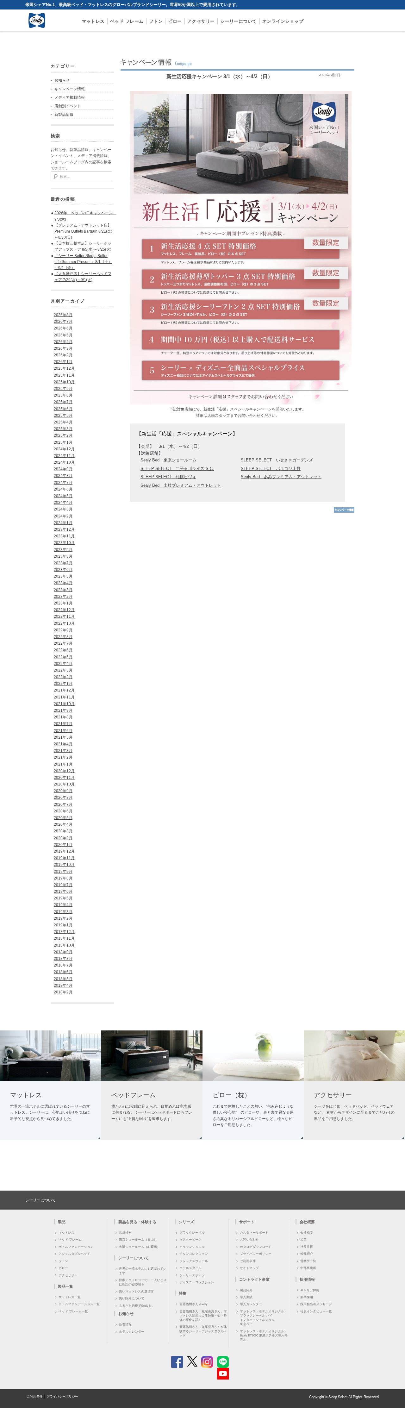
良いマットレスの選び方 (136, 1291)
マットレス (93, 21)
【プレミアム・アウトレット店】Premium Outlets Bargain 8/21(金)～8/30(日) (83, 231)
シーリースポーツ (192, 1275)
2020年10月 (64, 784)
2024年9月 (63, 469)
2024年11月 (64, 456)
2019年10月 (64, 864)
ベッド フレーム (127, 21)
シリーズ (186, 1221)
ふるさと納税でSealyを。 (137, 1305)
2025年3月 (63, 429)
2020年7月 (63, 804)
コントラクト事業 (254, 1279)
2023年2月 (63, 596)
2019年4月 (63, 905)
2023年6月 (63, 569)
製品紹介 (246, 1290)
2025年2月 (63, 435)
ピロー (175, 21)
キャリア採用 (309, 1290)
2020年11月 (64, 777)
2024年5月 (63, 496)
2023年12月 (64, 529)
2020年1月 (63, 844)
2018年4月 (63, 985)
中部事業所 (308, 1268)
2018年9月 (63, 952)
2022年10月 (64, 623)
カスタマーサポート (254, 1232)
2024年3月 (63, 509)
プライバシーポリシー (255, 1253)
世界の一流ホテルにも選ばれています (142, 1270)
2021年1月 (63, 764)
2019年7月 (63, 885)
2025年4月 (63, 422)
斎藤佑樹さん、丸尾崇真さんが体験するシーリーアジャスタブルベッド (203, 1330)
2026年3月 (63, 348)
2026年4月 (63, 342)
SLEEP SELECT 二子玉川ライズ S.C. (177, 468)
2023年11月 (64, 536)
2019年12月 (64, 851)
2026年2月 (63, 355)
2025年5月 (63, 415)
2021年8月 (63, 717)
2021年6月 (63, 731)
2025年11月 (64, 375)
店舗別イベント (67, 106)
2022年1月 (63, 683)
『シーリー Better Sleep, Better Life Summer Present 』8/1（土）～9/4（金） (83, 261)
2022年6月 (63, 650)
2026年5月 (63, 335)
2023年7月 (63, 563)
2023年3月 (63, 590)
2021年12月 (64, 690)
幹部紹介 (306, 1253)
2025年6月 (63, 409)
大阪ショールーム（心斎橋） (139, 1246)
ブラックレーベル (192, 1232)
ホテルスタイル (190, 1268)
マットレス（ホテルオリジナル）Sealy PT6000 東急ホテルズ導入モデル (264, 1335)
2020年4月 (63, 824)
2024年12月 (64, 449)
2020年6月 (63, 811)
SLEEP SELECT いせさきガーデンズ (277, 460)
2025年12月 (64, 368)
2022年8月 (63, 637)
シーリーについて (238, 21)
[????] (344, 512)
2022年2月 (63, 677)
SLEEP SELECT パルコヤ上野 (271, 468)
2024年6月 (63, 489)
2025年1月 (63, 442)
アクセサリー (201, 21)
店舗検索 (125, 1232)
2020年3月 (63, 831)
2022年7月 (63, 643)
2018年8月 (63, 958)
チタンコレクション (193, 1253)
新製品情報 (63, 114)
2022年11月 (64, 616)
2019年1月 (63, 925)
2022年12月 (64, 610)
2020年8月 (63, 797)
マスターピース (190, 1239)
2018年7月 (63, 965)
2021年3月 (63, 750)
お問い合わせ (249, 1239)
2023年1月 (63, 603)
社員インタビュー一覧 (316, 1311)
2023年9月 (63, 550)
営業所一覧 (308, 1261)
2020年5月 (63, 818)
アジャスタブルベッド (74, 1253)
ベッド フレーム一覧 (73, 1311)
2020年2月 (63, 838)
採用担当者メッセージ (316, 1304)
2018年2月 (63, 992)
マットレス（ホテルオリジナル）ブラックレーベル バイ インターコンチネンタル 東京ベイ (263, 1317)
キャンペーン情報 (69, 89)
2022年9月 (63, 630)
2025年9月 (63, 388)
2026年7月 (63, 321)
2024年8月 (63, 475)
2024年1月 (63, 523)
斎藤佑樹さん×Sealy (193, 1304)
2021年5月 (63, 737)
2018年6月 (63, 972)
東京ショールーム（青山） (138, 1239)
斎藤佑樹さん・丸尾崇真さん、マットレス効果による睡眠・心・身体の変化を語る (203, 1315)
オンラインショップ (283, 21)
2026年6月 (63, 328)
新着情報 (125, 1324)
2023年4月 (63, 583)
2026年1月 (63, 362)
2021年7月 (63, 724)
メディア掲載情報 (69, 97)
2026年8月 (63, 315)
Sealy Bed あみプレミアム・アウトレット (281, 476)
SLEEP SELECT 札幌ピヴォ (168, 476)
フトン (156, 21)
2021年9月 (63, 710)
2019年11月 (64, 858)
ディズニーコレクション (196, 1282)
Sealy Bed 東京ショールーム (168, 460)
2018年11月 (64, 938)
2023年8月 (63, 556)
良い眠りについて (131, 1298)
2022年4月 (63, 663)
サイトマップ (249, 1268)
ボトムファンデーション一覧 (79, 1304)
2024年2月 (63, 516)
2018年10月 (64, 945)
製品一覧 (65, 1286)
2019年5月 (63, 898)
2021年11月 (64, 697)
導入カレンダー (251, 1304)
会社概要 (306, 1232)
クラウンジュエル (192, 1246)
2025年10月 (64, 382)
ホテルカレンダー (131, 1331)
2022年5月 (63, 657)
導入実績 (246, 1297)
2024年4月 (63, 502)
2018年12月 (64, 931)
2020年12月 (64, 771)
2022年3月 (63, 670)
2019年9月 (63, 871)
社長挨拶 (306, 1246)
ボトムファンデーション (76, 1246)
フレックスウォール (193, 1261)
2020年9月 (63, 791)
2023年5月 (63, 576)
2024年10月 (64, 462)
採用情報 (307, 1279)
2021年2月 (63, 757)
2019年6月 (63, 891)
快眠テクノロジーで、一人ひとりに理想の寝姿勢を (142, 1282)
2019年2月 (63, 918)
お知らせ (62, 80)
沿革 (303, 1239)
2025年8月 (63, 395)
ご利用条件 (248, 1261)
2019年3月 (63, 912)
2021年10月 (64, 704)
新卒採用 (306, 1297)
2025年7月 (63, 402)
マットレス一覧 (70, 1297)
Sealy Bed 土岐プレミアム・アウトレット (180, 485)
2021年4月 (63, 744)
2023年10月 (64, 543)
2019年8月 (63, 878)
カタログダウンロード (255, 1246)
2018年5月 (63, 979)
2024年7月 (63, 482)
